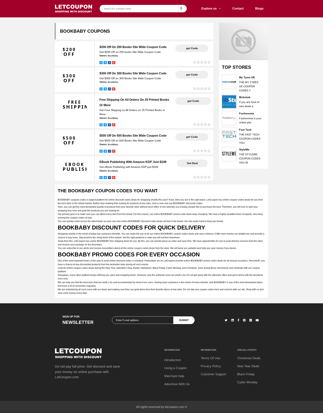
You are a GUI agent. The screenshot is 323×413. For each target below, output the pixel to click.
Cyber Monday (247, 382)
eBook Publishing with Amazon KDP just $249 (132, 162)
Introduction (172, 360)
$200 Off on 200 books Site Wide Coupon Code (133, 47)
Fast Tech (245, 129)
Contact (238, 8)
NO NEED (192, 163)
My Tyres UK (247, 77)
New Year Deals (248, 366)
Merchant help (174, 376)
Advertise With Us (177, 384)
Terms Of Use (210, 358)
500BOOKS (192, 136)
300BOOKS (192, 74)
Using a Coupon (175, 368)
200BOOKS (192, 48)
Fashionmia (246, 113)
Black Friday (246, 374)
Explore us (210, 8)
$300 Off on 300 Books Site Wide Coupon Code (133, 73)
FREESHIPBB (193, 100)
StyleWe (244, 149)
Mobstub (244, 97)
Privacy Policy (211, 366)
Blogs (259, 8)
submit (184, 320)
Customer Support (213, 374)
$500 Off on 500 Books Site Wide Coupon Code (133, 135)
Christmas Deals (249, 358)
